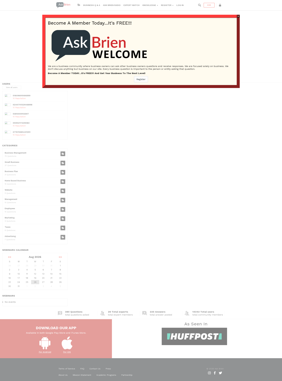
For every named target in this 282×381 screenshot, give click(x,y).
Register (141, 79)
